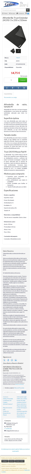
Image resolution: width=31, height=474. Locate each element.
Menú (5, 13)
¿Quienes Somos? (21, 402)
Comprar (23, 80)
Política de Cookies (22, 398)
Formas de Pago (21, 400)
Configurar (4, 461)
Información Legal (21, 397)
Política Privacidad (8, 398)
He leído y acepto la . (14, 388)
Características (8, 94)
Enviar (23, 392)
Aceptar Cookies (20, 461)
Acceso (12, 13)
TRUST (18, 57)
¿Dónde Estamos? (8, 404)
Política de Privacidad (19, 384)
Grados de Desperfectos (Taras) (7, 413)
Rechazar (11, 461)
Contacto (21, 13)
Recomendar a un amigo (10, 97)
